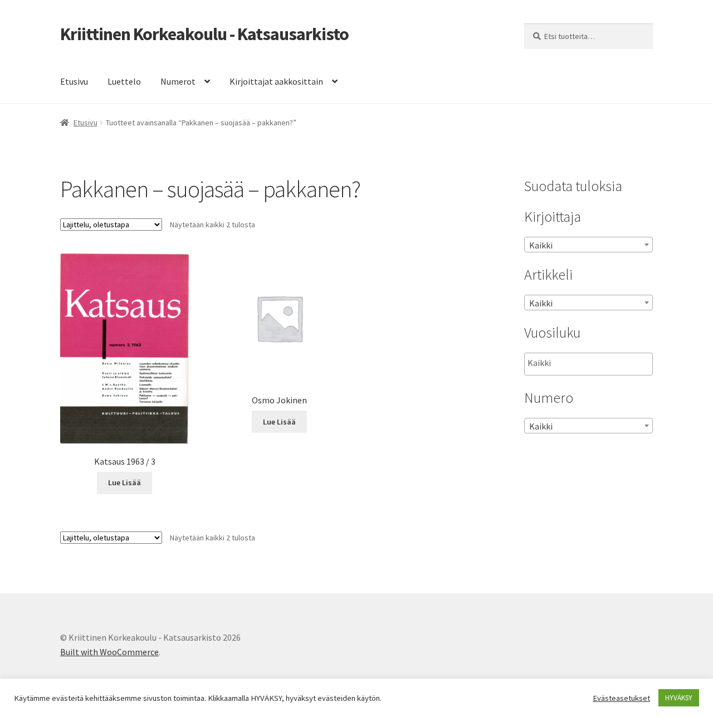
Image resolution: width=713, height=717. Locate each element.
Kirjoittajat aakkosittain (276, 81)
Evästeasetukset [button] (621, 698)
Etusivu (74, 81)
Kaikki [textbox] (541, 245)
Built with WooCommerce (109, 651)
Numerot (178, 81)
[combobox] (588, 244)
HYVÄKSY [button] (678, 698)
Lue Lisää (124, 482)
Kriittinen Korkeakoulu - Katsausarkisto (204, 34)
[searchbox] (583, 363)
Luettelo (124, 81)
